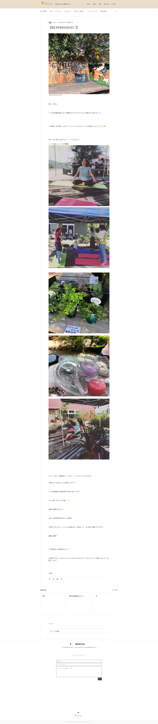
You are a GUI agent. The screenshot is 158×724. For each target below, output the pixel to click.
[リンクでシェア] (61, 579)
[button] (115, 11)
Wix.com (89, 722)
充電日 (50, 573)
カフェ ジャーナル (55, 11)
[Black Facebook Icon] (70, 644)
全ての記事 (43, 11)
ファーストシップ (92, 11)
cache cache (67, 11)
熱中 (43, 596)
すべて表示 (115, 590)
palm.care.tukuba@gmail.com (87, 647)
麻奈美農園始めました (76, 596)
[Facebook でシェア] (49, 579)
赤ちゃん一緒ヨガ (79, 11)
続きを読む (103, 11)
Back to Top (78, 716)
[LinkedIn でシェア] (57, 579)
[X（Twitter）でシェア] (53, 579)
